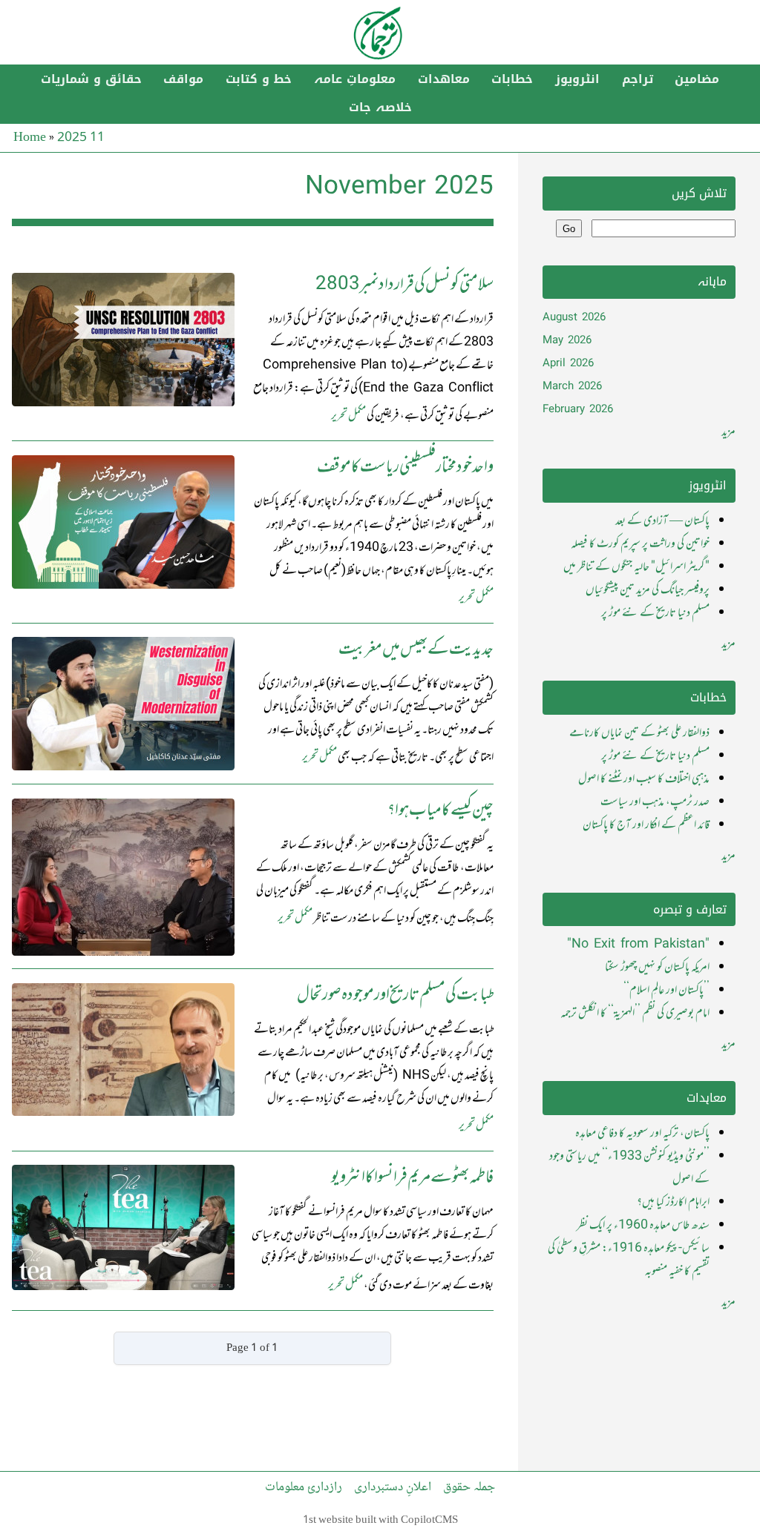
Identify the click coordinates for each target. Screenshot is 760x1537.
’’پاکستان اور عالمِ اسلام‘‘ (666, 990)
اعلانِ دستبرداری (392, 1487)
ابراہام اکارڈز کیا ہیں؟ (673, 1202)
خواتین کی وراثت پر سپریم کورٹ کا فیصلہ (640, 544)
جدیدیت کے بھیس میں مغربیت (416, 650)
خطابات (512, 79)
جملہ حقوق (469, 1487)
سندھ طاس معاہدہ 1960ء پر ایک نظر (643, 1225)
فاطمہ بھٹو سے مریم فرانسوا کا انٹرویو (412, 1177)
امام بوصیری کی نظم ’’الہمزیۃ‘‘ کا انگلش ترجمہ (635, 1013)
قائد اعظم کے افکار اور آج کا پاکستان (646, 825)
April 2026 (568, 363)
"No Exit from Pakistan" (638, 944)
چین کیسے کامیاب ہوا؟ (440, 810)
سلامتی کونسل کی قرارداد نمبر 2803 (404, 285)
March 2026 (572, 386)
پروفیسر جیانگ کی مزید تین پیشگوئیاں (648, 590)
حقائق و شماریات (91, 79)
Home (29, 138)
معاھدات (444, 79)
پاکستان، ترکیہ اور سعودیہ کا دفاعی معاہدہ (642, 1134)
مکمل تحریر (348, 416)
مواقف (183, 79)
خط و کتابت (259, 79)
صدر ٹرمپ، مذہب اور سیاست (655, 802)
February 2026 (578, 409)
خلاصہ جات (380, 108)
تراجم (637, 79)
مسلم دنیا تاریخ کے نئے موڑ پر (655, 613)
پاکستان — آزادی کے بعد (662, 521)
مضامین (697, 79)
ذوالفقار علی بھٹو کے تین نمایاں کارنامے (639, 733)
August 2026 (574, 317)
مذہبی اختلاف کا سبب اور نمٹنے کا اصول (644, 779)
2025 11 (81, 138)
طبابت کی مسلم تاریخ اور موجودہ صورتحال (395, 995)
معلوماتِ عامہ (355, 79)
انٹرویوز (577, 79)
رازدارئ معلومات (303, 1487)
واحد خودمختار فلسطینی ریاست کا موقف (405, 467)
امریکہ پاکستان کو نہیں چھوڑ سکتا (657, 967)
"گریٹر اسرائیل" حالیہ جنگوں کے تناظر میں (636, 567)
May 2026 (567, 340)
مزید (728, 432)
